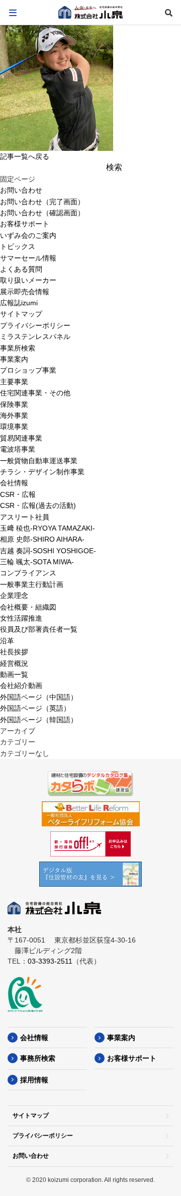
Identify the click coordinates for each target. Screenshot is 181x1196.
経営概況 (14, 663)
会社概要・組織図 (28, 607)
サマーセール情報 (28, 258)
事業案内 (14, 359)
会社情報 (14, 483)
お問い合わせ (21, 190)
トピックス (17, 246)
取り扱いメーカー (28, 280)
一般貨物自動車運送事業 (38, 461)
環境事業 (14, 426)
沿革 (7, 641)
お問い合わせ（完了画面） (42, 202)
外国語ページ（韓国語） (38, 720)
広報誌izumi (19, 303)
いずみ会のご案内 (28, 235)
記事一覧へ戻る (24, 156)
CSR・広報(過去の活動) (38, 505)
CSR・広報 (18, 494)
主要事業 (14, 382)
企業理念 (14, 595)
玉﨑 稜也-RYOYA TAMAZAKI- (47, 528)
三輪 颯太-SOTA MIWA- (37, 562)
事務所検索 (37, 1058)
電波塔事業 (17, 449)
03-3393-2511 (50, 961)
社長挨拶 (14, 652)
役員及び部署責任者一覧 (38, 629)
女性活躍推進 (21, 618)
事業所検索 (17, 348)
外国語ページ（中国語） (38, 697)
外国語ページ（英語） (35, 708)
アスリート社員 (24, 517)
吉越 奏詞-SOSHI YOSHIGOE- (48, 551)
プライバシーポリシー (35, 325)
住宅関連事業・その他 (35, 393)
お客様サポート (24, 224)
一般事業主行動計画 (31, 584)
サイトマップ (21, 314)
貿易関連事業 (21, 438)
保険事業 (14, 404)
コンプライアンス (28, 573)
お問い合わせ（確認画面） (42, 213)
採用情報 (34, 1080)
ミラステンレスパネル (35, 336)
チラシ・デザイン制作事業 (42, 472)
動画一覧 (14, 674)
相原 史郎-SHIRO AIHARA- (42, 539)
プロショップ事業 (28, 370)
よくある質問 (21, 269)
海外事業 (14, 415)
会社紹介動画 (21, 685)
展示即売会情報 (24, 292)
